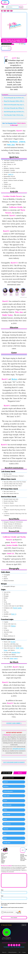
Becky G (13, 614)
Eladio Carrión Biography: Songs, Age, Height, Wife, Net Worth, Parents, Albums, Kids (14, 104)
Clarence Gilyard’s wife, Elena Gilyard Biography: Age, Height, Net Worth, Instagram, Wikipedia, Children (4, 858)
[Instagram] (16, 945)
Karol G (5, 819)
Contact (24, 952)
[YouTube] (14, 945)
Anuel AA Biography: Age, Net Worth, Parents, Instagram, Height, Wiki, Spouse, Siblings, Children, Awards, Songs (14, 111)
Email (2, 895)
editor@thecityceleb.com (19, 749)
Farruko (13, 642)
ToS (19, 952)
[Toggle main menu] (3, 7)
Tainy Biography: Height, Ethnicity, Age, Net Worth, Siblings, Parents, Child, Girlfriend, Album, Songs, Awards (14, 115)
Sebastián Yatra (16, 652)
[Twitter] (11, 945)
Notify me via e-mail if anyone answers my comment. (13, 907)
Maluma (13, 626)
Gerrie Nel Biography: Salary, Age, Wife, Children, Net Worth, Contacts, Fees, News (23, 857)
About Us (4, 952)
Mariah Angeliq (17, 608)
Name (2, 890)
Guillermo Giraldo (7, 805)
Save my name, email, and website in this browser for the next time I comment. (14, 904)
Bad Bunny (14, 141)
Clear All (24, 925)
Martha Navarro (7, 824)
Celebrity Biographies (8, 791)
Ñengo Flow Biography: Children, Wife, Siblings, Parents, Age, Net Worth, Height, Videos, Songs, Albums (14, 101)
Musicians (20, 772)
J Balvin (22, 141)
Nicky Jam (11, 144)
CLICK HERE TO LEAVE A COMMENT (13, 723)
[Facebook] (9, 945)
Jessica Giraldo (6, 814)
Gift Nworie (21, 43)
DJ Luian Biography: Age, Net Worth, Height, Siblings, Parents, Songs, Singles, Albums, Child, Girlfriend (14, 97)
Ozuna (5, 650)
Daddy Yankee (19, 648)
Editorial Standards (12, 952)
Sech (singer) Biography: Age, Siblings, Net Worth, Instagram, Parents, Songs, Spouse (14, 108)
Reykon (14, 379)
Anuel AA (10, 174)
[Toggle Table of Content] (8, 48)
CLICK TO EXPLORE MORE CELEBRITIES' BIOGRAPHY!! (14, 762)
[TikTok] (19, 945)
